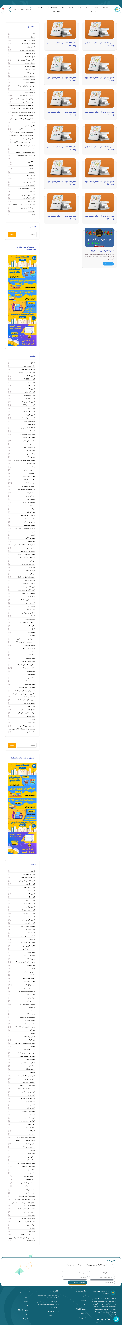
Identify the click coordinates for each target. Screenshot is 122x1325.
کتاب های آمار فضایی (29, 182)
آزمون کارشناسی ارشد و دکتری (27, 373)
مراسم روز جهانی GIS (29, 648)
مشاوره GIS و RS (52, 7)
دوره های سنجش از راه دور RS (26, 86)
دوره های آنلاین (30, 499)
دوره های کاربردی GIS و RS (27, 502)
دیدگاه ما (32, 509)
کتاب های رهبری (30, 603)
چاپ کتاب (32, 473)
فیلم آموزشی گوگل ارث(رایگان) (26, 577)
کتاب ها (83, 1305)
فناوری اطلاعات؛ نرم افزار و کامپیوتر (25, 152)
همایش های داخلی (29, 703)
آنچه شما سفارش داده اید (28, 418)
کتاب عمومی (31, 172)
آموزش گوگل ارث (30, 399)
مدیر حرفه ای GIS (30, 645)
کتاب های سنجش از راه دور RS (26, 188)
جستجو (12, 234)
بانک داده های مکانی (29, 441)
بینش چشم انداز (30, 450)
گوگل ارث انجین (30, 629)
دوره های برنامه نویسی (28, 79)
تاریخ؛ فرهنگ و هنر (29, 57)
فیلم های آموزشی (30, 580)
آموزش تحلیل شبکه (29, 395)
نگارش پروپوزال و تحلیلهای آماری (24, 119)
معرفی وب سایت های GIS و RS (26, 665)
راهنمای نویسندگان (29, 519)
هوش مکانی (31, 719)
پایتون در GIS (31, 457)
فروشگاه (71, 7)
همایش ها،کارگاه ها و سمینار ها (26, 700)
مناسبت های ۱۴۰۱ (30, 681)
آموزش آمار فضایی (30, 392)
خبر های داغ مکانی (29, 483)
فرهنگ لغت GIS (30, 571)
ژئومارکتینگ (31, 541)
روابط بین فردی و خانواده (26, 102)
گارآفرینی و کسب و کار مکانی (27, 622)
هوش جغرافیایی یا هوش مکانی (26, 713)
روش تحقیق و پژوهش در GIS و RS (25, 528)
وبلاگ (79, 7)
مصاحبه (32, 652)
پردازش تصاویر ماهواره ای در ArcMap (24, 460)
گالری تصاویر (31, 626)
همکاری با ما (31, 706)
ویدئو (33, 214)
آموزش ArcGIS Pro (29, 379)
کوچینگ (32, 616)
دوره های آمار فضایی (29, 76)
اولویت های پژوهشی (29, 437)
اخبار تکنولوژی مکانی (29, 421)
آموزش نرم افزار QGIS (29, 405)
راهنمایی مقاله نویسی (29, 525)
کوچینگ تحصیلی (30, 619)
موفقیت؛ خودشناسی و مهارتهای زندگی (22, 108)
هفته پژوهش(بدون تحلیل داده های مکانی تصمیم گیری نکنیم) (23, 695)
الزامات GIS (32, 431)
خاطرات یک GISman (29, 476)
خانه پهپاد (105, 7)
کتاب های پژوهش (30, 185)
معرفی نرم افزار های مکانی (27, 661)
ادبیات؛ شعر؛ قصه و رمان (28, 44)
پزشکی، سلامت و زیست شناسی (24, 99)
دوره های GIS (31, 73)
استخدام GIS (31, 424)
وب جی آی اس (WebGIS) (27, 726)
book (33, 34)
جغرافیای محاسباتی (29, 470)
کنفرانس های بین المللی (28, 613)
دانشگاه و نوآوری (30, 66)
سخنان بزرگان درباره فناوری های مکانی (24, 545)
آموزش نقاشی (31, 408)
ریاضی (33, 122)
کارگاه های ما (31, 597)
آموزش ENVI (31, 382)
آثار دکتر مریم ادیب (29, 40)
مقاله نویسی (31, 678)
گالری (87, 7)
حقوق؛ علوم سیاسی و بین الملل (26, 60)
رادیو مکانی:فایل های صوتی (27, 515)
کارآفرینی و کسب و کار (29, 584)
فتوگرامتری (32, 567)
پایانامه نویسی (31, 454)
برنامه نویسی (31, 444)
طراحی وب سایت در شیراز (28, 564)
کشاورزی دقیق (31, 610)
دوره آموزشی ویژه (30, 496)
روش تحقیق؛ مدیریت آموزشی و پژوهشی (23, 112)
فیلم (63, 7)
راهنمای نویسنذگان (29, 522)
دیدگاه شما (32, 506)
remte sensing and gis (28, 369)
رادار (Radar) (31, 512)
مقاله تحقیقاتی (31, 674)
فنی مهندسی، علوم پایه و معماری (26, 155)
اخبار (84, 1296)
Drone (33, 37)
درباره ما (41, 7)
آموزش (96, 7)
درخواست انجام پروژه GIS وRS (26, 489)
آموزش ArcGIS (30, 376)
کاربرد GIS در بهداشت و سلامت (26, 590)
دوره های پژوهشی (30, 83)
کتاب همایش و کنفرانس (28, 195)
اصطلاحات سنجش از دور (28, 428)
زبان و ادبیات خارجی (29, 126)
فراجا (33, 149)
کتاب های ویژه (31, 192)
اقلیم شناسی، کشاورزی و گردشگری (23, 132)
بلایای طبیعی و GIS (29, 447)
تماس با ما (93, 12)
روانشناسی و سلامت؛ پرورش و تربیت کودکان (21, 105)
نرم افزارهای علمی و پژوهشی (25, 115)
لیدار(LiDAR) (31, 632)
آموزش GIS (31, 386)
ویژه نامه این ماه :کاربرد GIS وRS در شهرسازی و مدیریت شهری (22, 730)
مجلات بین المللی (30, 635)
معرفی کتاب (31, 655)
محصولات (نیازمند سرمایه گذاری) (26, 639)
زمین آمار (32, 532)
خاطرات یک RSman (29, 480)
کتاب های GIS (31, 179)
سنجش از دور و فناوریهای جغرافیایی (23, 142)
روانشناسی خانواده (30, 92)
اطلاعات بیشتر (56, 12)
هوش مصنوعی (31, 716)
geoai (33, 363)
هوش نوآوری (31, 723)
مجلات (31, 165)
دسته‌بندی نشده (30, 493)
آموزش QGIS (31, 389)
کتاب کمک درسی (30, 175)
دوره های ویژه (31, 89)
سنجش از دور (31, 548)
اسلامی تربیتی (31, 47)
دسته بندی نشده (30, 70)
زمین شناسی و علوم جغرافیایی (26, 129)
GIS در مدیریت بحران (29, 366)
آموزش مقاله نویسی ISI (28, 402)
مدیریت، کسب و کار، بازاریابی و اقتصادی (24, 205)
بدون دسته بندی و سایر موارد (27, 50)
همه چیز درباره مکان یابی (28, 710)
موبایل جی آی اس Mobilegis (27, 687)
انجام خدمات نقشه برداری (27, 434)
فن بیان (32, 574)
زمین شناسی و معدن (27, 139)
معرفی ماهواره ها (30, 658)
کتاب (33, 159)
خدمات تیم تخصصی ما (28, 486)
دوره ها (83, 1300)
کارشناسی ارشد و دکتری (28, 593)
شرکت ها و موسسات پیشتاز (27, 558)
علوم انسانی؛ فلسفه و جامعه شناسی (25, 146)
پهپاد (33, 467)
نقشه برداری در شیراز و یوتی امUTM (25, 691)
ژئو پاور (33, 535)
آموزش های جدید (30, 415)
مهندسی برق (31, 211)
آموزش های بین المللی (28, 412)
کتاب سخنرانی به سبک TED (27, 600)
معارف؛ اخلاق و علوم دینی (28, 208)
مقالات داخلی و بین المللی (27, 668)
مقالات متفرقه (31, 671)
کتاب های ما (31, 606)
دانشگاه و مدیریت (30, 63)
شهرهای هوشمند (30, 561)
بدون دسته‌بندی (30, 53)
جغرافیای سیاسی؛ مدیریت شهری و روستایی (21, 135)
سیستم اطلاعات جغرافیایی (28, 551)
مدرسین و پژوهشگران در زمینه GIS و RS (24, 642)
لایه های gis (31, 201)
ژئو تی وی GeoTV (29, 538)
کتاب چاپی (30, 162)
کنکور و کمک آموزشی (29, 198)
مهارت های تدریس (30, 684)
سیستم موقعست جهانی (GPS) (26, 554)
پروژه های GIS (31, 463)
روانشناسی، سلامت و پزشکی (27, 96)
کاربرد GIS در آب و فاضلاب (27, 587)
